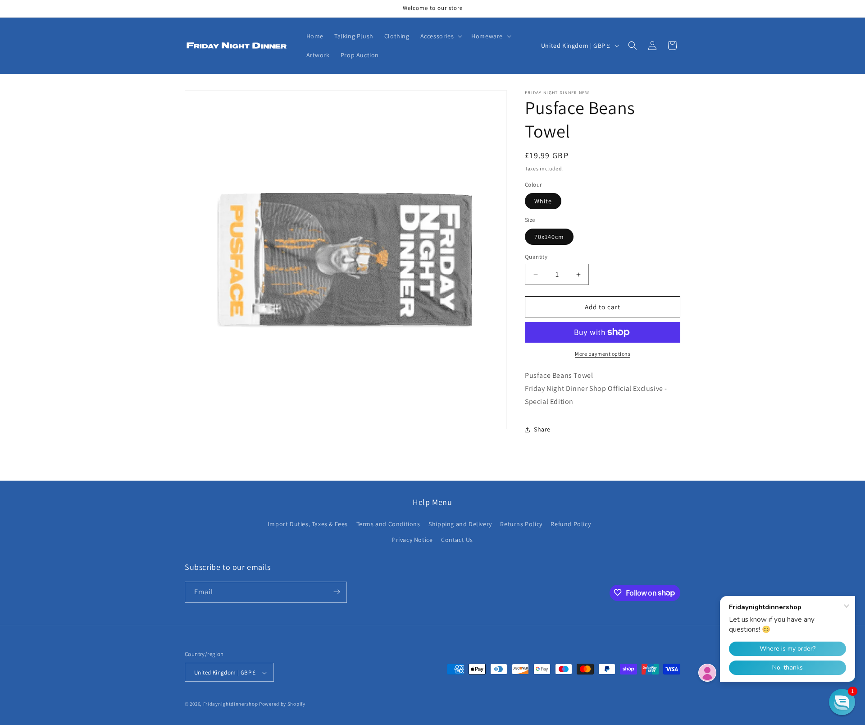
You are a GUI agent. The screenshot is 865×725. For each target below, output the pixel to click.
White (543, 201)
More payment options (602, 353)
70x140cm (549, 237)
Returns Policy (521, 524)
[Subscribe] (336, 591)
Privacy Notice (412, 540)
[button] (440, 36)
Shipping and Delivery (460, 524)
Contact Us (457, 540)
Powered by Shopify (282, 704)
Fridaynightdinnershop (230, 704)
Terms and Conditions (388, 524)
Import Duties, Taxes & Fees (308, 524)
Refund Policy (571, 524)
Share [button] (542, 429)
